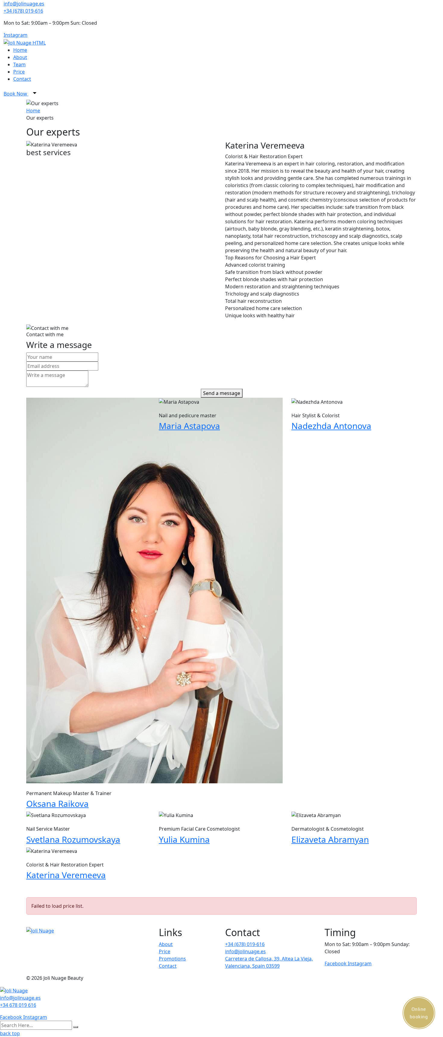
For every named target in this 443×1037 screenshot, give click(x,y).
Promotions (172, 958)
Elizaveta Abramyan (330, 839)
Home (20, 50)
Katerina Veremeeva (66, 875)
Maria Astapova (189, 425)
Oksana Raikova (57, 803)
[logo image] (14, 990)
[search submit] (75, 1027)
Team (19, 64)
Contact (22, 79)
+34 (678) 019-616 (23, 11)
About (20, 57)
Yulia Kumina (184, 839)
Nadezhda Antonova (331, 425)
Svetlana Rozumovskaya (73, 839)
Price (19, 71)
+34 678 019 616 (18, 1005)
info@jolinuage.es (24, 3)
